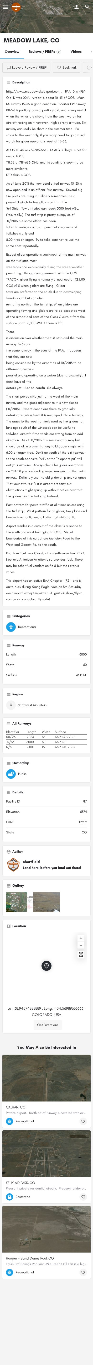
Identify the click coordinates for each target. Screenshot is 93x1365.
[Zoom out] (81, 945)
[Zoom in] (81, 938)
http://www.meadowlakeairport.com (33, 91)
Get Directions (47, 1025)
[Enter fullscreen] (81, 954)
